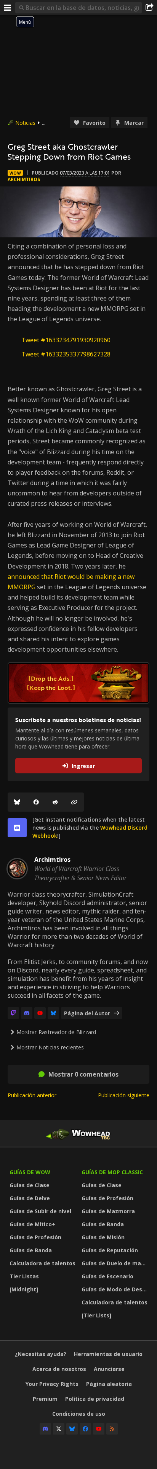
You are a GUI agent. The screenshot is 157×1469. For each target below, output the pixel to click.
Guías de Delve (30, 1198)
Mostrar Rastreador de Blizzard (56, 1032)
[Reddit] (55, 802)
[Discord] (26, 1013)
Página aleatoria (109, 1383)
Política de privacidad (94, 1398)
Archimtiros (24, 179)
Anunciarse (109, 1369)
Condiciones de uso (78, 1413)
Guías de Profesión (35, 1237)
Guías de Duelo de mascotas (116, 1263)
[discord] (17, 827)
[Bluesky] (17, 802)
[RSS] (112, 1429)
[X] (58, 1429)
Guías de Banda (31, 1250)
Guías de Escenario (107, 1276)
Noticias (25, 122)
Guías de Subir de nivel (40, 1211)
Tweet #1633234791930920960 (66, 340)
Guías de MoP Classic (112, 1172)
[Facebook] (36, 802)
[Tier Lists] (96, 1315)
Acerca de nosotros (59, 1369)
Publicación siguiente (123, 1095)
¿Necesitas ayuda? (40, 1354)
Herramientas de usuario (108, 1354)
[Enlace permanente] (74, 802)
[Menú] (7, 7)
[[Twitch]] (13, 1013)
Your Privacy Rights (52, 1383)
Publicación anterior (32, 1095)
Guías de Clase (30, 1185)
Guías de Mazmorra (108, 1211)
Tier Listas (24, 1276)
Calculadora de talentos (42, 1263)
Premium (45, 1398)
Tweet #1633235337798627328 (66, 354)
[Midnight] (24, 1289)
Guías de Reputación (110, 1250)
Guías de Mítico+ (32, 1224)
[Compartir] (149, 7)
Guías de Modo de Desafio (116, 1289)
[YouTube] (40, 1013)
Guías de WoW (30, 1172)
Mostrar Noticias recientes (50, 1047)
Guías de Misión (103, 1237)
